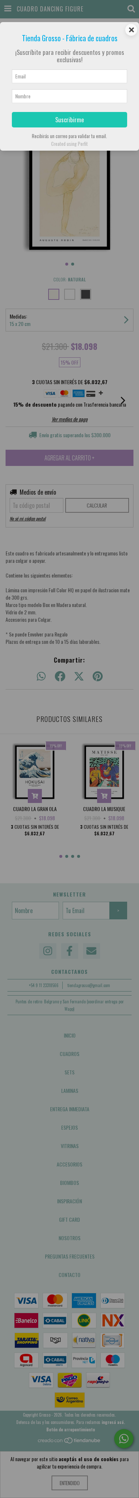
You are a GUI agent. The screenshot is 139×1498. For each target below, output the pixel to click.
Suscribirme (69, 119)
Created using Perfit (69, 143)
